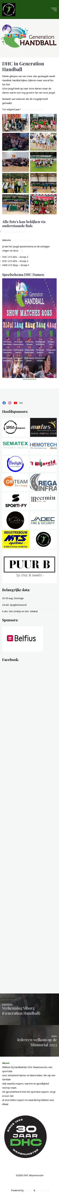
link (20, 250)
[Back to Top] (47, 1189)
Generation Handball (32, 109)
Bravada (28, 1190)
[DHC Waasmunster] (8, 9)
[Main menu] (54, 9)
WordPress (42, 1190)
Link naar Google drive (14, 231)
